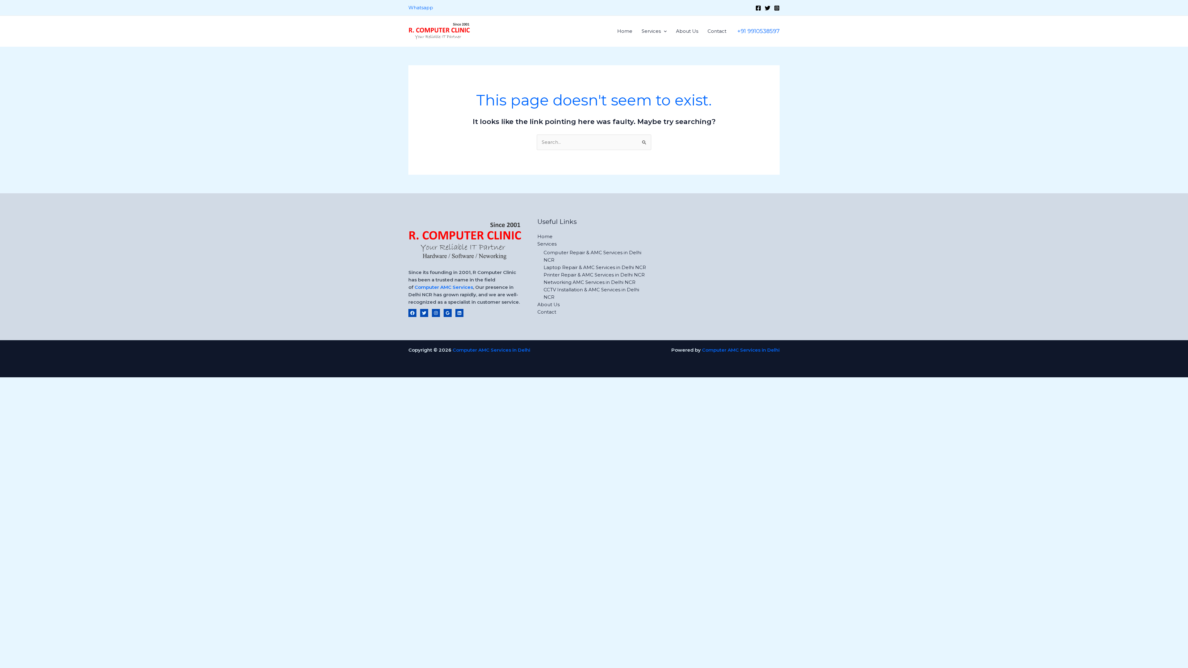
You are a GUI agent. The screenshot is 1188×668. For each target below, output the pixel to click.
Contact (717, 31)
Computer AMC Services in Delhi (491, 350)
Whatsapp (420, 8)
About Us (687, 31)
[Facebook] (758, 8)
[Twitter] (767, 8)
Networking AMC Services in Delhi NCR (589, 282)
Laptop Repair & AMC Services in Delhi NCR (595, 267)
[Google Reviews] (448, 313)
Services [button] (651, 31)
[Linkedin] (459, 313)
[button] (664, 31)
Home (624, 31)
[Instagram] (777, 8)
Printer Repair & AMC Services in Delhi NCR (594, 275)
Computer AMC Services (444, 287)
